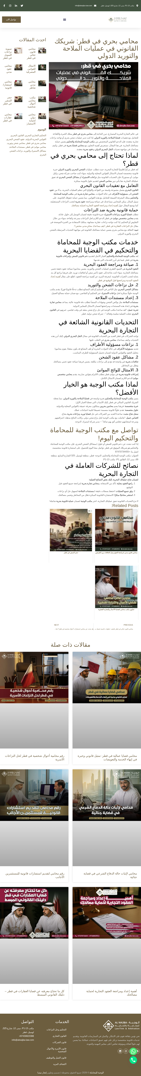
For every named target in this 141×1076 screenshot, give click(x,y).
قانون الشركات (59, 1042)
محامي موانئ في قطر (36, 147)
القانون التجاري (59, 1036)
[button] (64, 19)
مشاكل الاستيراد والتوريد (35, 151)
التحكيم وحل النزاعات (56, 1029)
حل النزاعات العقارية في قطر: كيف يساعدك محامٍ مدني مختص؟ (103, 226)
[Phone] (133, 1060)
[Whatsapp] (133, 1051)
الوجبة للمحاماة (96, 1072)
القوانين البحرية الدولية (36, 139)
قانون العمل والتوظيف (56, 1058)
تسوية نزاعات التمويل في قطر (7, 53)
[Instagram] (125, 1051)
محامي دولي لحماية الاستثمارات (30, 119)
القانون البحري (17, 135)
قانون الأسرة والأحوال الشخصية (56, 1050)
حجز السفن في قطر (7, 100)
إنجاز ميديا (42, 1072)
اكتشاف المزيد (59, 1064)
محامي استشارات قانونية (6, 84)
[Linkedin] (120, 1051)
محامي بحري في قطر (36, 143)
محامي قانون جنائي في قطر (31, 53)
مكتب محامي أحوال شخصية (32, 102)
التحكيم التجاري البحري (35, 135)
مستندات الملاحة (17, 147)
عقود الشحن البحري (15, 139)
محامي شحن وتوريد (16, 143)
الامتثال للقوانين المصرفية (31, 68)
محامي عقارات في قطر (7, 117)
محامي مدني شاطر (32, 84)
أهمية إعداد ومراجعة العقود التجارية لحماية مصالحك (95, 205)
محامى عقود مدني (8, 68)
